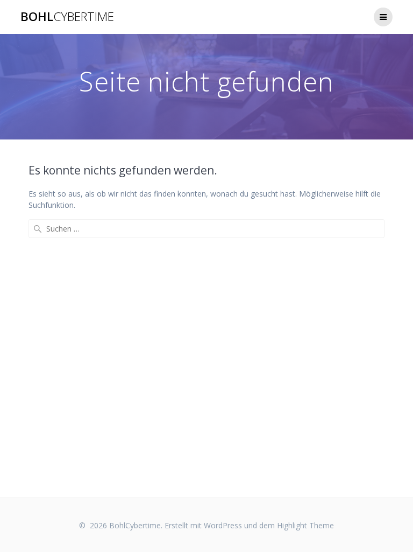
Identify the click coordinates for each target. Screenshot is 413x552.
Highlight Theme (305, 525)
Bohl (67, 17)
